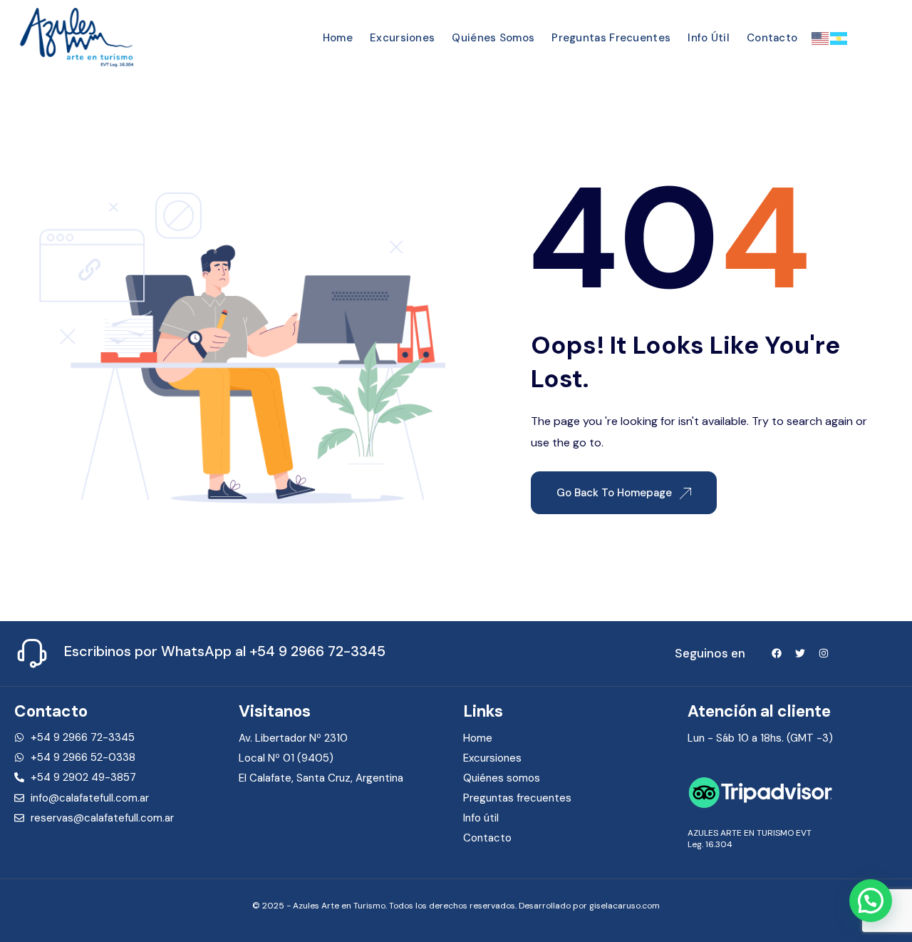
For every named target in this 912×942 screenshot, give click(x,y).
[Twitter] (800, 653)
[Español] (839, 37)
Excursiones (402, 38)
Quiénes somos (493, 38)
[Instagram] (824, 653)
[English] (821, 37)
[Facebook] (777, 653)
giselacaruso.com (624, 905)
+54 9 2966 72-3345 (317, 651)
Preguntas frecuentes (610, 38)
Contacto (772, 38)
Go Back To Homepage (615, 493)
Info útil (709, 38)
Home (338, 38)
